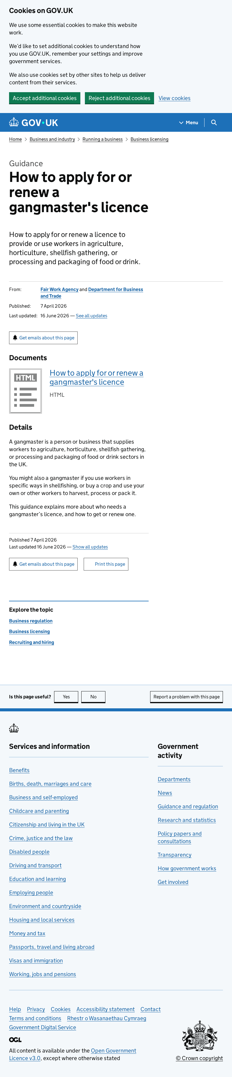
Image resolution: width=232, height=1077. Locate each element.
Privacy (36, 1009)
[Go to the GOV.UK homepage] (33, 122)
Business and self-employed (43, 797)
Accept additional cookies (45, 98)
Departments (174, 779)
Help (15, 1009)
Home (15, 139)
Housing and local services (42, 919)
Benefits (19, 770)
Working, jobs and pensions (42, 974)
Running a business (102, 139)
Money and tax (27, 933)
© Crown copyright (199, 1058)
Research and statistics (187, 820)
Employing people (31, 892)
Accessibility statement (105, 1009)
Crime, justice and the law (41, 838)
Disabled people (29, 851)
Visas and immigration (36, 960)
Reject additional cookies (119, 98)
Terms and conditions (35, 1018)
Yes (70, 697)
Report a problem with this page (186, 697)
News (165, 792)
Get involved (173, 881)
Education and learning (37, 878)
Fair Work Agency (59, 289)
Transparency (175, 854)
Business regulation (31, 621)
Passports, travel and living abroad (52, 946)
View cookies (175, 98)
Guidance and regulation (188, 806)
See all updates (91, 316)
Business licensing (149, 139)
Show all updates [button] (90, 547)
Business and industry (52, 139)
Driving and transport (35, 865)
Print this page (110, 564)
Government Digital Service (42, 1027)
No (97, 697)
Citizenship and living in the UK (47, 824)
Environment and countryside (45, 906)
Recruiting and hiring (31, 642)
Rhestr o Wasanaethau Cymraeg (106, 1018)
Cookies (61, 1009)
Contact (150, 1009)
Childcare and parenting (39, 810)
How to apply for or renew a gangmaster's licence (96, 377)
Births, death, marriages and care (50, 783)
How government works (187, 868)
